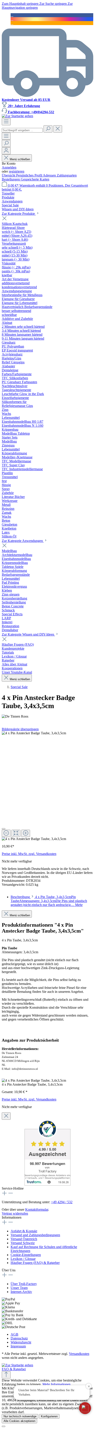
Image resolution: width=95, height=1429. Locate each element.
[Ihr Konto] (6, 150)
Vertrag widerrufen (15, 1213)
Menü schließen (20, 159)
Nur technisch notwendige (20, 1416)
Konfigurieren (49, 1416)
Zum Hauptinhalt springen (20, 3)
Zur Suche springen (53, 3)
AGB (14, 1334)
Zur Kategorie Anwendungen (23, 541)
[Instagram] (12, 19)
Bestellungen (11, 179)
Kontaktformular (36, 1209)
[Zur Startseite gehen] (17, 116)
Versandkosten (79, 1354)
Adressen (50, 175)
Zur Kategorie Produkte (19, 213)
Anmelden (9, 167)
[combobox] (22, 130)
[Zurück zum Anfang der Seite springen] (6, 1374)
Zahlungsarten (67, 175)
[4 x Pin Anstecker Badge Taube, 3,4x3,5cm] (34, 733)
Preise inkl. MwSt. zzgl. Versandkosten (29, 854)
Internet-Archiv (21, 1292)
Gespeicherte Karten (35, 179)
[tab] (49, 901)
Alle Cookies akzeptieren (19, 1421)
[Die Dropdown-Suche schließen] (57, 129)
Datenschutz (19, 1338)
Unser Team (19, 1288)
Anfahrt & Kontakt (24, 1231)
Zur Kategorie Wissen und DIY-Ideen (28, 634)
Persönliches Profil (29, 175)
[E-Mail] (12, 23)
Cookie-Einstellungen (26, 1255)
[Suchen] (48, 129)
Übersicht (9, 175)
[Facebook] (12, 15)
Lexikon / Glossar (23, 1259)
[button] (85, 1408)
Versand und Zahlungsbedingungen (35, 1235)
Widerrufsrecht (21, 1342)
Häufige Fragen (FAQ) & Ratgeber (35, 1263)
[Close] (3, 828)
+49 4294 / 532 (61, 1202)
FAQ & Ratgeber (14, 1369)
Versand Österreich (24, 1239)
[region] (47, 786)
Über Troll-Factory (24, 1284)
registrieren (16, 171)
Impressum (18, 1346)
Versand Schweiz (23, 1243)
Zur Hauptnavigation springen (37, 5)
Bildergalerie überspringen (20, 729)
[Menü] (6, 121)
